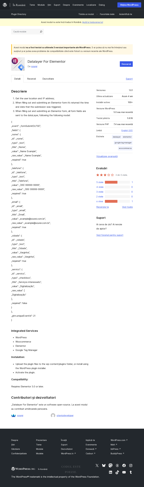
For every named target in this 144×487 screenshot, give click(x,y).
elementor (127, 137)
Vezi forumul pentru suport (109, 235)
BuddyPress (117, 453)
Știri (13, 444)
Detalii (17, 78)
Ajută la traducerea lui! (92, 22)
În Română (42, 469)
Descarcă (126, 64)
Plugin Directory (18, 14)
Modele (39, 453)
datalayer (117, 137)
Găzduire (15, 449)
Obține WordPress (129, 5)
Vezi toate (127, 207)
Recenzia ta (102, 207)
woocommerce (125, 148)
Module (39, 449)
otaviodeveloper (65, 415)
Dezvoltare (48, 78)
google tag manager (123, 143)
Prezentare (41, 440)
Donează (91, 449)
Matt (114, 444)
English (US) (127, 130)
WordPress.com (119, 440)
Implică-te (90, 440)
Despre (14, 440)
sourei (34, 66)
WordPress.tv (68, 453)
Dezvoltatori (67, 449)
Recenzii (31, 78)
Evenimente (91, 444)
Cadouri (90, 453)
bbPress (116, 449)
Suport (129, 78)
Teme (38, 444)
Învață (64, 440)
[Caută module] (41, 31)
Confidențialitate (19, 453)
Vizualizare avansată (107, 156)
